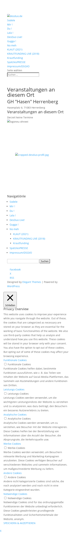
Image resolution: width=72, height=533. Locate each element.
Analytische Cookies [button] (15, 414)
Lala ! (10, 32)
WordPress (13, 286)
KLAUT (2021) (14, 49)
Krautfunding (15, 58)
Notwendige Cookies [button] (15, 494)
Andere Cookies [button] (12, 473)
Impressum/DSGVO (18, 66)
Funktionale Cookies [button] (15, 360)
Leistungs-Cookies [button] (13, 389)
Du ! (9, 28)
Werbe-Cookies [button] (12, 443)
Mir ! (10, 24)
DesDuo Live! (14, 37)
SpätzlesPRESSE (16, 62)
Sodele (11, 20)
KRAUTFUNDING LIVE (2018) (23, 53)
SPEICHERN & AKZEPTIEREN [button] (19, 523)
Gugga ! (11, 41)
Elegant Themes (31, 282)
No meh (11, 45)
